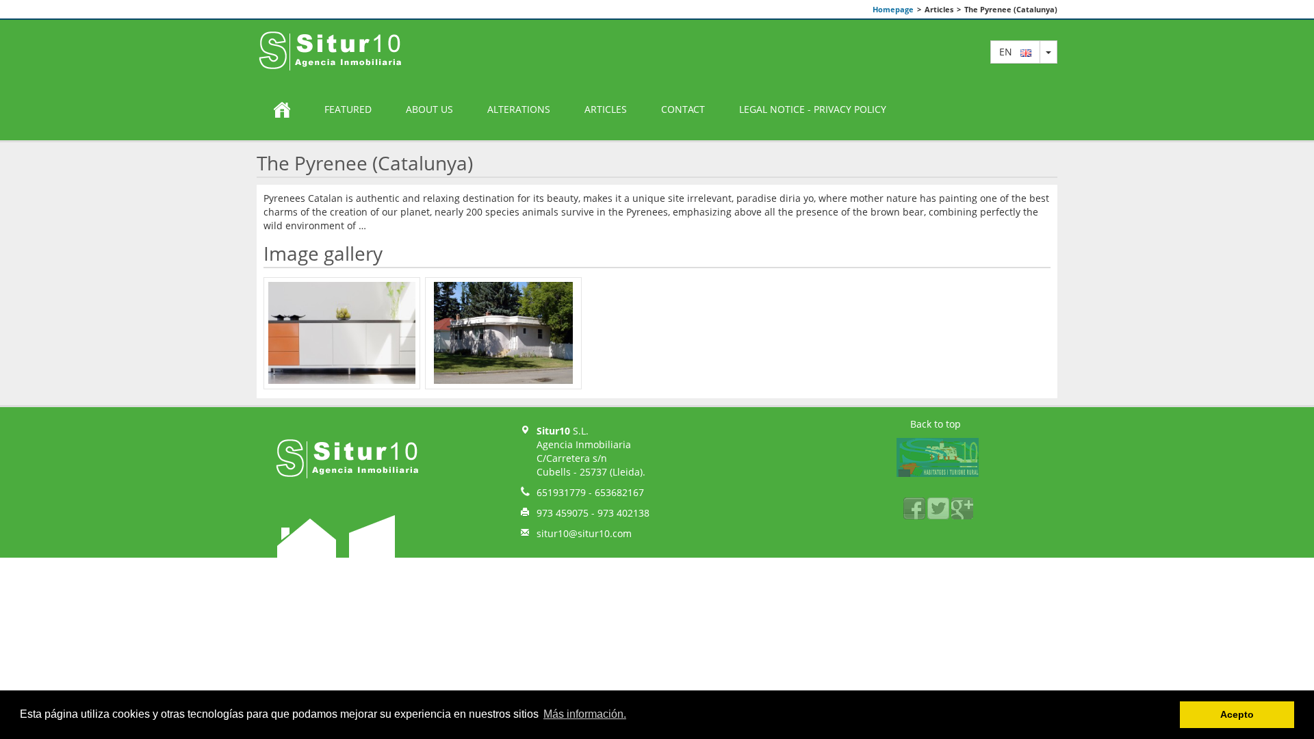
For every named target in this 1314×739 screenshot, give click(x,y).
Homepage (893, 9)
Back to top (935, 423)
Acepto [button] (1237, 714)
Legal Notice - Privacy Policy (812, 109)
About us (429, 109)
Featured (348, 109)
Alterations (518, 109)
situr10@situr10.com (584, 533)
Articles (605, 109)
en (1009, 51)
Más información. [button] (584, 714)
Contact (683, 109)
